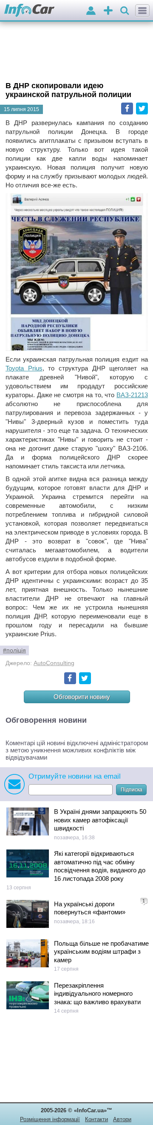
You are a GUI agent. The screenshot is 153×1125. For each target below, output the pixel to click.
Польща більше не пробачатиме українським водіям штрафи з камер (101, 951)
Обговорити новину (82, 696)
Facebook (127, 108)
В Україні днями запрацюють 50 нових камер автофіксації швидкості (100, 820)
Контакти (96, 1119)
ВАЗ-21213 (132, 394)
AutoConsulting (54, 663)
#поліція (14, 650)
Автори (122, 1119)
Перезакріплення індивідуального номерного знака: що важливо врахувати (97, 993)
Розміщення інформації (50, 1119)
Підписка (131, 790)
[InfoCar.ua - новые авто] (29, 11)
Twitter (142, 108)
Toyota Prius (24, 368)
